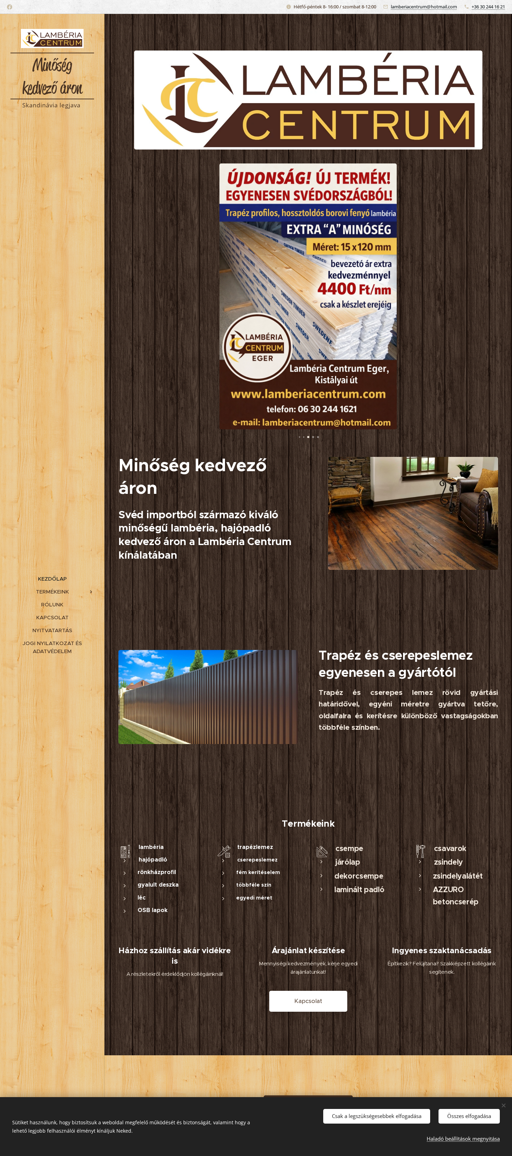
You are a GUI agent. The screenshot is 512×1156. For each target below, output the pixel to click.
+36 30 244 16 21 (488, 6)
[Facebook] (9, 7)
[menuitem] (52, 579)
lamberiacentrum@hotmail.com (424, 6)
